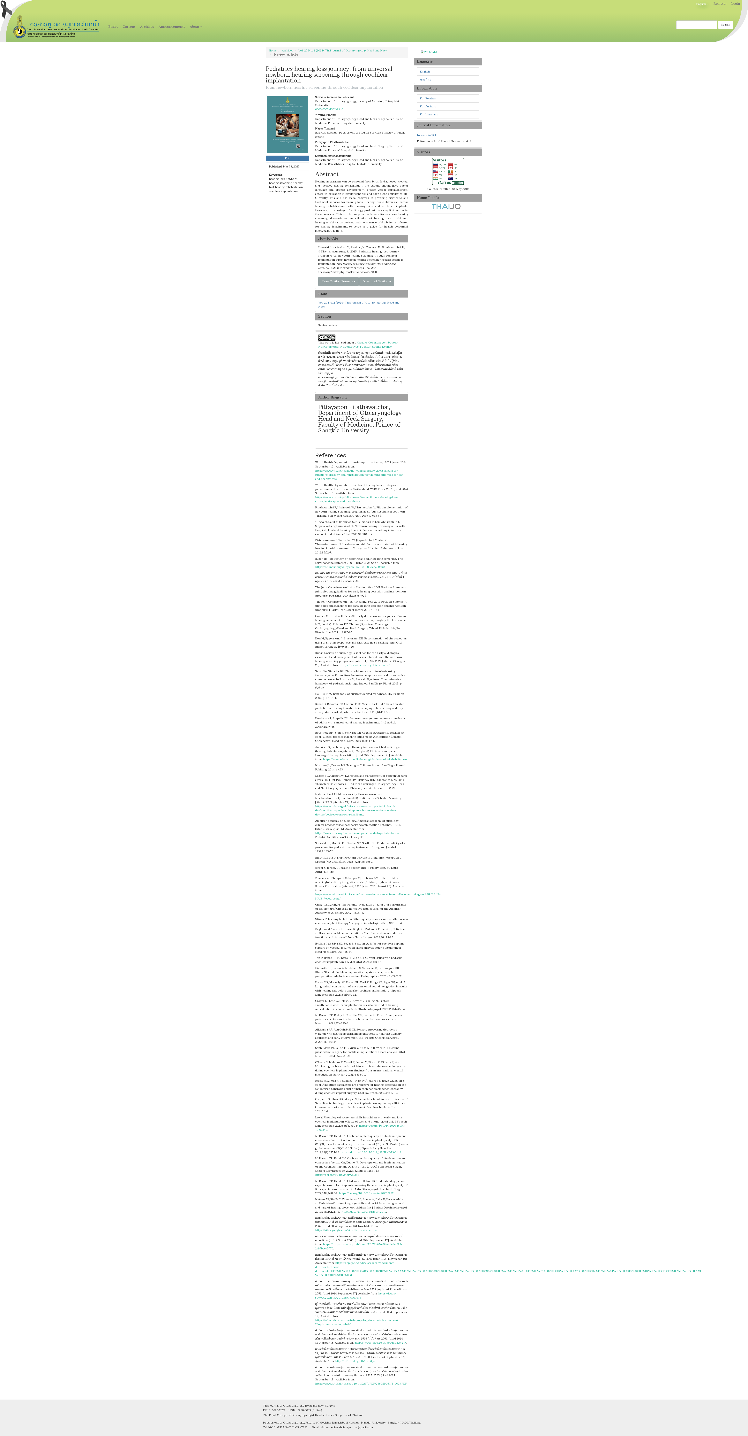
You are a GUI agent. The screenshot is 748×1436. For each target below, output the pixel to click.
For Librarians (429, 114)
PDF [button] (287, 158)
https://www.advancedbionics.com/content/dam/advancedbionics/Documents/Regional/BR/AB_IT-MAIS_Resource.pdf (377, 896)
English (425, 71)
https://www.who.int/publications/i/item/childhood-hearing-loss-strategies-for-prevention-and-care (356, 499)
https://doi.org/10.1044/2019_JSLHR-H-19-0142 (370, 1152)
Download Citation (376, 281)
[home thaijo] (446, 206)
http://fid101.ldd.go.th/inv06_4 (355, 1361)
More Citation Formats (338, 281)
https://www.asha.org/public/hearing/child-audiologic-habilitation (365, 759)
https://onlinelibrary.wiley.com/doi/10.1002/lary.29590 (350, 567)
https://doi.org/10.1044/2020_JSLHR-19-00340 (360, 1127)
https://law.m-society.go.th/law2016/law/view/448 (355, 1295)
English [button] (701, 4)
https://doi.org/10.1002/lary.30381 (337, 1175)
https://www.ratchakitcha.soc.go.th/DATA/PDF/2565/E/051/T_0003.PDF (361, 1383)
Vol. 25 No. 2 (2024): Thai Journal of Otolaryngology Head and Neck (342, 50)
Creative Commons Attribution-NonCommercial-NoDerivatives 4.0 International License (358, 344)
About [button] (195, 26)
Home (273, 50)
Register (720, 3)
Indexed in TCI (426, 135)
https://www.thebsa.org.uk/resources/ (365, 665)
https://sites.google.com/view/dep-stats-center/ (346, 1230)
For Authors (428, 106)
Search (725, 24)
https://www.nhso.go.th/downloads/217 (380, 1342)
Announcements (172, 26)
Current (129, 26)
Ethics (113, 26)
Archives (147, 26)
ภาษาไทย (425, 79)
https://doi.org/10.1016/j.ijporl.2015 (363, 1211)
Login (735, 3)
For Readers (428, 98)
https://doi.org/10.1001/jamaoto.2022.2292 (366, 1193)
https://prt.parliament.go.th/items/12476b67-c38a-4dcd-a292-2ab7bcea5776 (358, 1246)
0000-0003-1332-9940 (329, 109)
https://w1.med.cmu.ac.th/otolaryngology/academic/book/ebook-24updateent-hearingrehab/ (357, 1322)
